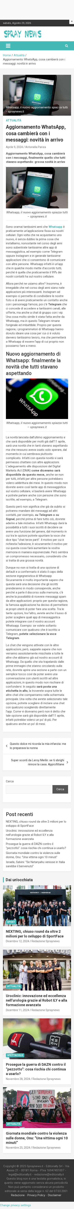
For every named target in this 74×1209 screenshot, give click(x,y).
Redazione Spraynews (46, 941)
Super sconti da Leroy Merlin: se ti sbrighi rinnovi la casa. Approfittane (37, 762)
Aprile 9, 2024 (14, 147)
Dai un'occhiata (19, 879)
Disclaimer (54, 1195)
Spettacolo (15, 1055)
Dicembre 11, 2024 (17, 1010)
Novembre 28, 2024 (18, 1079)
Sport (11, 922)
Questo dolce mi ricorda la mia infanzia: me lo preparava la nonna (38, 746)
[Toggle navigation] (8, 45)
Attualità (13, 120)
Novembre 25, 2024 (18, 1147)
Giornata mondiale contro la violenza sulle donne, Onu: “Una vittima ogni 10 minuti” (37, 1138)
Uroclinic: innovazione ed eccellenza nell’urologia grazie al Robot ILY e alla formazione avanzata (30, 835)
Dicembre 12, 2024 (17, 941)
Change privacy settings (15, 1205)
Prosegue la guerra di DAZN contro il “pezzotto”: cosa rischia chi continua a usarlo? (36, 1069)
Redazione (18, 1195)
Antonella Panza (35, 147)
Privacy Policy (36, 1195)
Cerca (10, 781)
